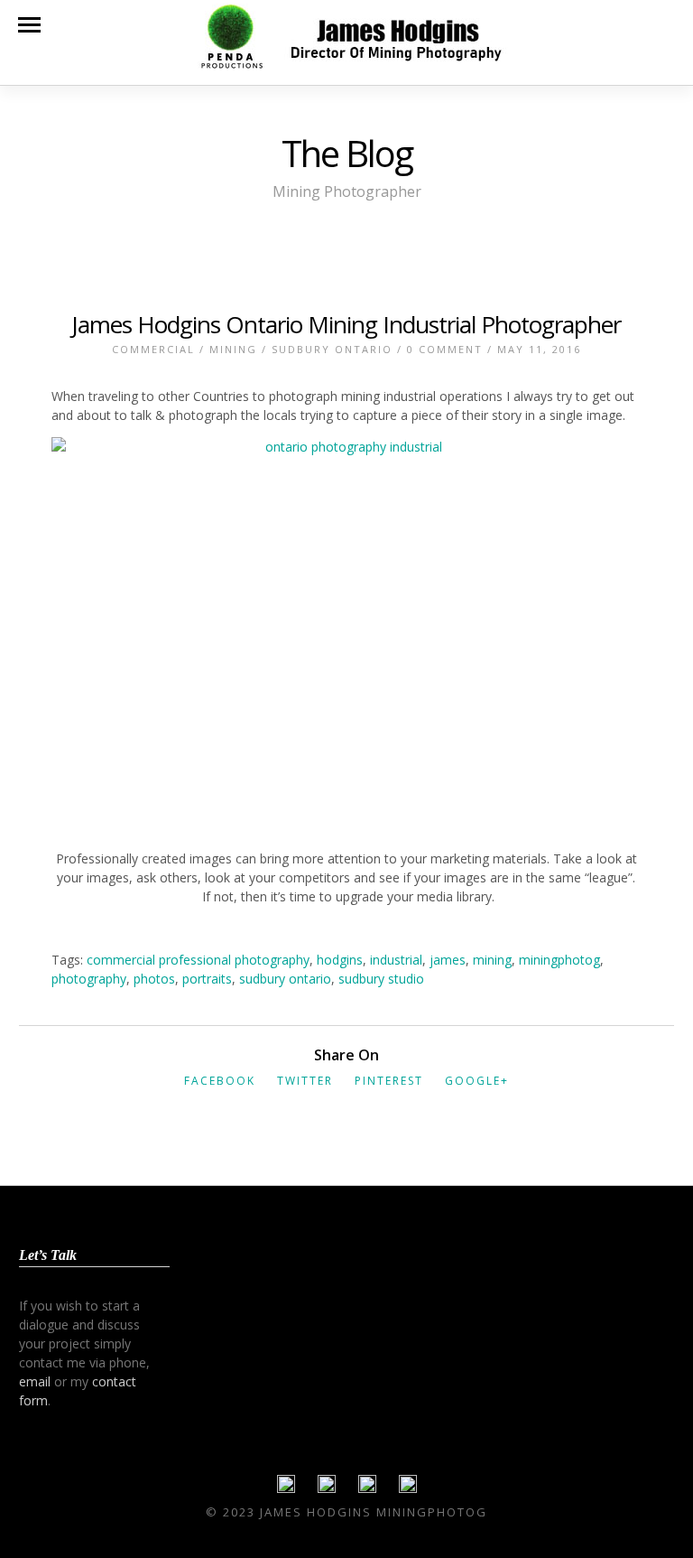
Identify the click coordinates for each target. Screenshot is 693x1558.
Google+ (477, 1080)
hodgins (340, 959)
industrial (396, 959)
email (35, 1381)
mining (492, 959)
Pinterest (389, 1080)
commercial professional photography (198, 959)
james (448, 959)
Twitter (305, 1080)
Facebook (219, 1080)
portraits (207, 978)
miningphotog (559, 959)
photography (88, 978)
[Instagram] (408, 1488)
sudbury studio (381, 978)
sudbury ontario (285, 978)
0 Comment (445, 349)
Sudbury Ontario (332, 349)
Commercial (153, 349)
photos (154, 978)
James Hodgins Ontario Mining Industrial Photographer (346, 324)
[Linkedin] (367, 1488)
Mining (233, 349)
